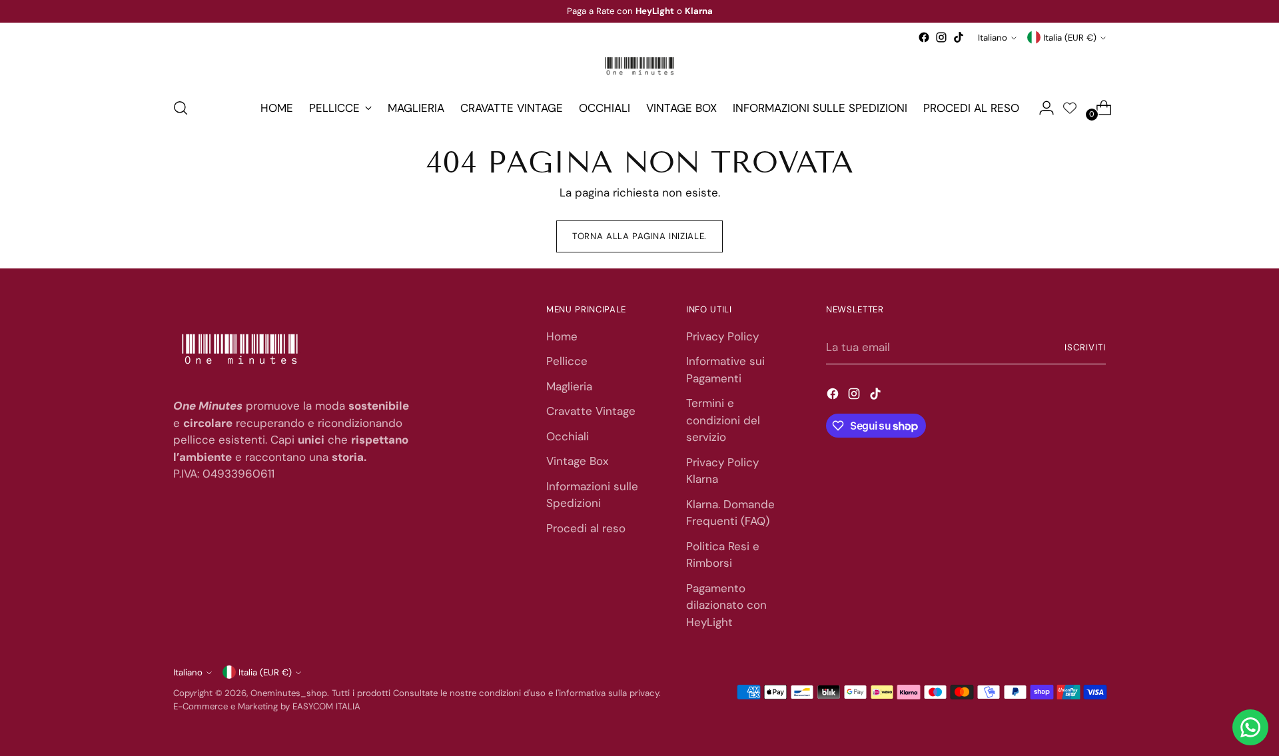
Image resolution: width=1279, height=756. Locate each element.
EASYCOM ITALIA (326, 706)
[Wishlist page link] (1069, 108)
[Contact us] (1250, 727)
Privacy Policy (722, 336)
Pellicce (567, 361)
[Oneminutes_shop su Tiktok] (959, 37)
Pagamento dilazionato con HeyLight (726, 605)
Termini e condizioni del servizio (723, 420)
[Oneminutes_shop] (639, 66)
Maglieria (569, 386)
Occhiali (567, 436)
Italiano (992, 37)
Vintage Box (577, 461)
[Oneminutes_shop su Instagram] (941, 37)
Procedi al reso (586, 528)
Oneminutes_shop (288, 693)
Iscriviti (1085, 347)
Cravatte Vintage (591, 411)
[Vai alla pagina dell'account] (1041, 108)
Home (562, 336)
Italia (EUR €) (1069, 37)
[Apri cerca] (180, 108)
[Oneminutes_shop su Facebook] (924, 37)
